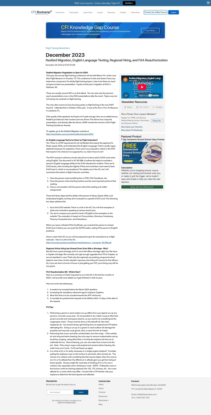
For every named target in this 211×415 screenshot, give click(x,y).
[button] (74, 12)
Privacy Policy (71, 402)
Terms (60, 402)
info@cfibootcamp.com (147, 394)
